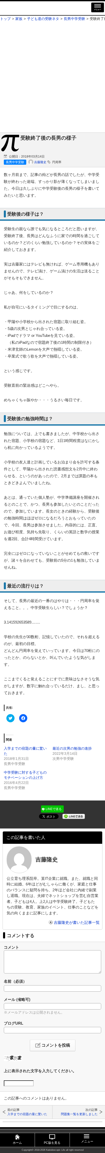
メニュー (97, 9)
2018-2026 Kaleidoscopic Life (49, 1150)
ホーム (17, 1143)
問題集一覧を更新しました (79, 1114)
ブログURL (13, 1023)
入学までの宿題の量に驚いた (27, 1114)
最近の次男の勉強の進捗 (72, 748)
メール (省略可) (17, 999)
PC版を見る (52, 1143)
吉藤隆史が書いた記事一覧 (77, 922)
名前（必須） (15, 981)
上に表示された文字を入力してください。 (40, 1071)
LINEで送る (54, 809)
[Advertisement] (52, 77)
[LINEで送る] (73, 816)
